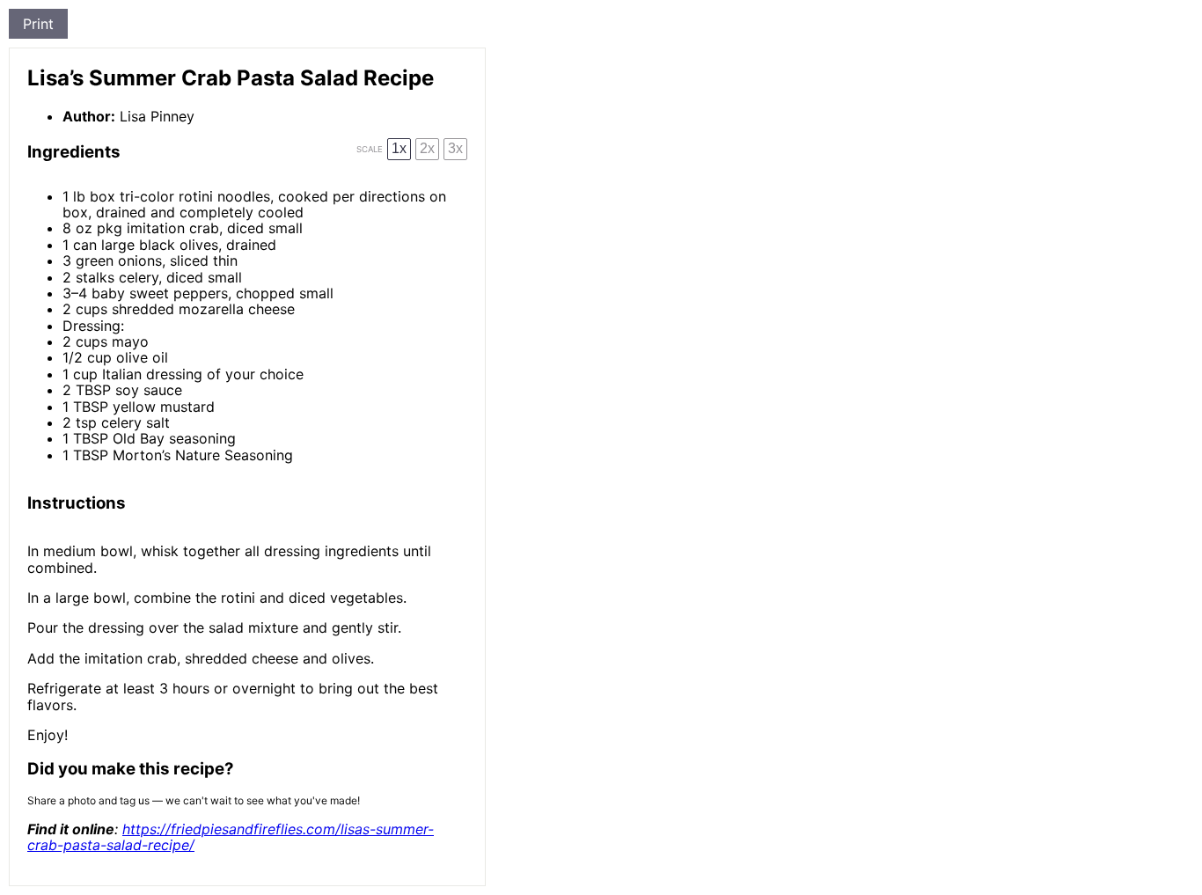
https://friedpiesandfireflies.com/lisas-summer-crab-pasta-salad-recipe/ (230, 837)
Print (38, 24)
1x (399, 148)
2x (427, 148)
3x (455, 148)
